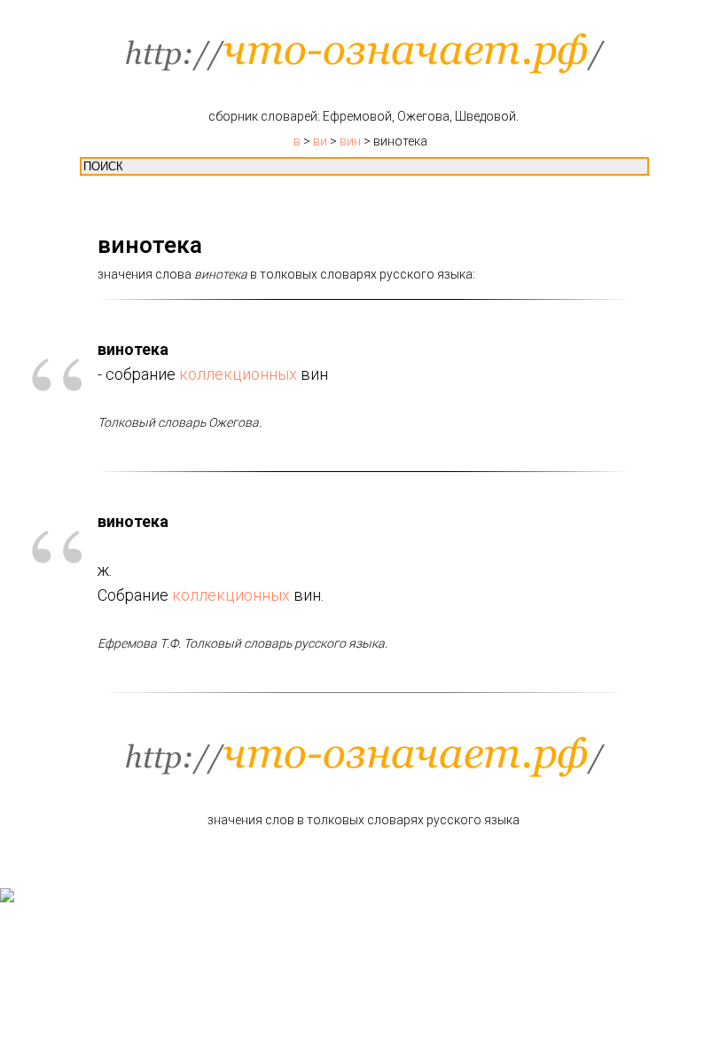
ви (320, 141)
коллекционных (238, 374)
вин (350, 141)
